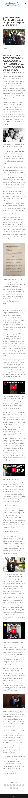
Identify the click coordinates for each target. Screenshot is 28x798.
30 (19, 275)
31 (20, 275)
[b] (14, 141)
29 (18, 275)
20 (7, 275)
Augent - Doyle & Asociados (14, 796)
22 (9, 275)
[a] (14, 571)
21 (8, 275)
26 (14, 275)
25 (13, 275)
